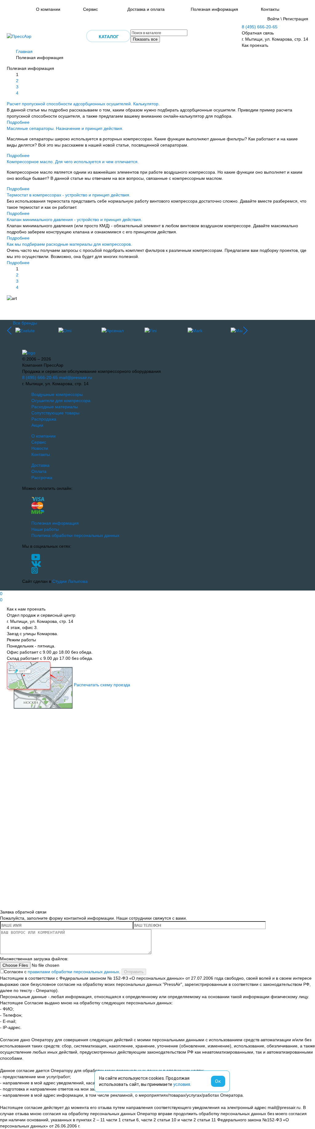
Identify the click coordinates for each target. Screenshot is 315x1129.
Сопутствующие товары (55, 412)
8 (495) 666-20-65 (259, 26)
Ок (218, 1081)
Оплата (38, 471)
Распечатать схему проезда (102, 684)
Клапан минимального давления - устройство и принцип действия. (74, 219)
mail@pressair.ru (75, 377)
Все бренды (25, 323)
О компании (48, 9)
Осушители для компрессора (60, 400)
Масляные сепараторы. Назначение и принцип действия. (65, 128)
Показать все (145, 39)
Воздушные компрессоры (57, 394)
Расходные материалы (54, 406)
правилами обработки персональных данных (73, 971)
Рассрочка (41, 477)
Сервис (90, 9)
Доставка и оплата (146, 9)
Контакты (270, 9)
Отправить (134, 972)
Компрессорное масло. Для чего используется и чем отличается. (73, 161)
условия (181, 1084)
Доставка (40, 465)
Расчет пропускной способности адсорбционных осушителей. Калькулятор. (83, 103)
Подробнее (18, 122)
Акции (37, 425)
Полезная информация (214, 9)
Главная (24, 51)
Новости (39, 448)
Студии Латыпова (70, 581)
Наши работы (45, 529)
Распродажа (43, 419)
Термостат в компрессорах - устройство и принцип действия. (68, 194)
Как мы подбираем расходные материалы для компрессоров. (69, 244)
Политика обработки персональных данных (75, 535)
